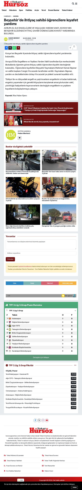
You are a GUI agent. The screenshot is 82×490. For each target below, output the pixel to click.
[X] (39, 420)
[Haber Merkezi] (11, 135)
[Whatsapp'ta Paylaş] (14, 48)
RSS (21, 480)
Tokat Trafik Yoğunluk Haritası (54, 460)
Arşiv (36, 10)
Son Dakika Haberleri (13, 471)
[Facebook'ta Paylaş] (6, 48)
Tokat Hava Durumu (51, 455)
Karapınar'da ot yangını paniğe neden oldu (58, 226)
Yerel (43, 10)
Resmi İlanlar (53, 10)
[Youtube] (47, 420)
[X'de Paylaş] (10, 48)
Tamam (74, 487)
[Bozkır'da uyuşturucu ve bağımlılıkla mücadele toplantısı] (59, 187)
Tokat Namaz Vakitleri (14, 460)
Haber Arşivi (49, 471)
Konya (15, 16)
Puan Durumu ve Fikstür (14, 466)
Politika (29, 10)
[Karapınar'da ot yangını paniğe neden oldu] (59, 214)
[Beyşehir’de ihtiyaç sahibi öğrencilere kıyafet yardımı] (41, 44)
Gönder (10, 259)
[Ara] (73, 4)
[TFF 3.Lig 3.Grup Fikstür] (75, 365)
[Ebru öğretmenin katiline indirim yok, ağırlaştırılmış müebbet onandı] (23, 214)
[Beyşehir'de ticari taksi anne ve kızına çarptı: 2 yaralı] (59, 160)
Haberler (7, 16)
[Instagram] (43, 420)
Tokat (4, 10)
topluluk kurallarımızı (25, 266)
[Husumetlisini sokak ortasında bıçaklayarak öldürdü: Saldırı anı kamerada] (23, 160)
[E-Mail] (19, 138)
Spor (21, 10)
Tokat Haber (67, 10)
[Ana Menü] (76, 4)
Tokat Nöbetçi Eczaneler (15, 455)
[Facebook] (35, 420)
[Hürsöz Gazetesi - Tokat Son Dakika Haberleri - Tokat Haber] (16, 3)
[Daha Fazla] (18, 48)
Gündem (13, 10)
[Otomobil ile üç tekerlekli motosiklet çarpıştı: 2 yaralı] (23, 187)
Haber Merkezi (24, 133)
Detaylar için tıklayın (41, 357)
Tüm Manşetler (49, 466)
